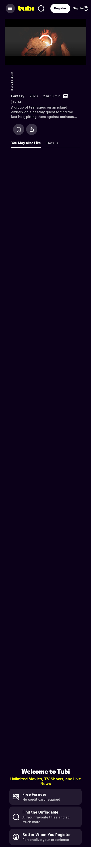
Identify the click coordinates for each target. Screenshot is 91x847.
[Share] (31, 129)
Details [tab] (52, 143)
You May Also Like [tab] (26, 143)
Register (60, 8)
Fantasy (17, 96)
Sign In (78, 8)
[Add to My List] (18, 129)
